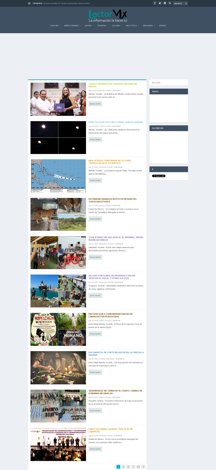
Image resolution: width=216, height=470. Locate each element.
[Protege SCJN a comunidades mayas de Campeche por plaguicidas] (58, 329)
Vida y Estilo (131, 25)
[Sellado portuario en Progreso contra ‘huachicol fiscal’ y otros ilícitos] (58, 291)
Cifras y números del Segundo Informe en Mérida (112, 85)
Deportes (102, 25)
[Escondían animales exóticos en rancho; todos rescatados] (58, 214)
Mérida (101, 90)
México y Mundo (71, 25)
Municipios (103, 244)
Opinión (162, 25)
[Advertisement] (108, 51)
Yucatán (54, 25)
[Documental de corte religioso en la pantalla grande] (58, 367)
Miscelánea (148, 25)
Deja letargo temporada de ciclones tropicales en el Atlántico (109, 162)
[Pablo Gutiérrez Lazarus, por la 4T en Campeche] (58, 444)
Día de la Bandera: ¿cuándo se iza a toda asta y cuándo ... (66, 3)
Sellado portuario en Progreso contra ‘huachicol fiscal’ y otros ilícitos (111, 277)
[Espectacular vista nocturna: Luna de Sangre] (58, 137)
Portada (108, 90)
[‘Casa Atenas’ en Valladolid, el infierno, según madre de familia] (58, 252)
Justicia (88, 25)
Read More (95, 103)
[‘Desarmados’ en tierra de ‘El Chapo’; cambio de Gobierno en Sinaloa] (58, 406)
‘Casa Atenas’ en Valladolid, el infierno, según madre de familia (115, 238)
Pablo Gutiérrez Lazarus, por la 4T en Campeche (110, 430)
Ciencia (101, 126)
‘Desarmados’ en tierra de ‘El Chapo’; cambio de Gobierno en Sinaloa (115, 392)
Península (102, 167)
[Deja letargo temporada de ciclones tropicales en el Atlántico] (58, 175)
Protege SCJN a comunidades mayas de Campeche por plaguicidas (110, 315)
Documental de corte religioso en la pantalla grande (116, 353)
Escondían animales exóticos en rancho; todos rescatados (112, 200)
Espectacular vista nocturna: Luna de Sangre (115, 122)
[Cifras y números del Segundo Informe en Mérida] (58, 99)
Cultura (116, 25)
